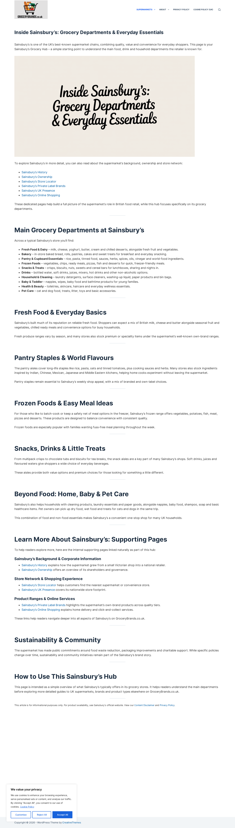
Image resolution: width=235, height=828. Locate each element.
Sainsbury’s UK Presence (38, 190)
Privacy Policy (181, 9)
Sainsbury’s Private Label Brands (43, 186)
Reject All (42, 814)
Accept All (62, 814)
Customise (21, 814)
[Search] (219, 9)
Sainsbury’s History (34, 172)
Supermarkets (144, 9)
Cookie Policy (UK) (203, 9)
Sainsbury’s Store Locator (39, 181)
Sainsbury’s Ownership (37, 177)
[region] (41, 803)
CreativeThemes (71, 822)
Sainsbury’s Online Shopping (41, 195)
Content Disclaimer (144, 705)
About (162, 9)
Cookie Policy (27, 806)
